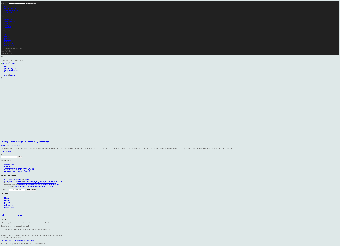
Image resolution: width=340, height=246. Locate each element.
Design (6, 36)
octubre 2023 (8, 20)
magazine (11, 215)
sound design (33, 215)
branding (6, 215)
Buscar (3, 155)
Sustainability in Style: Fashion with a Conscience (16, 171)
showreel (27, 215)
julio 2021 (7, 25)
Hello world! (7, 166)
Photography (8, 43)
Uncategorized (9, 45)
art (2, 215)
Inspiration (7, 42)
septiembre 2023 (9, 21)
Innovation (7, 40)
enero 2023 (8, 23)
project (21, 215)
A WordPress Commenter (13, 179)
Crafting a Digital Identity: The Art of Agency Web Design (25, 141)
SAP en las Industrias (9, 164)
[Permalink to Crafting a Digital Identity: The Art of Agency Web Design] (46, 138)
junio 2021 (7, 27)
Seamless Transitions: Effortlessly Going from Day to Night (19, 170)
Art (5, 34)
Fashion (7, 38)
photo (15, 215)
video (38, 215)
